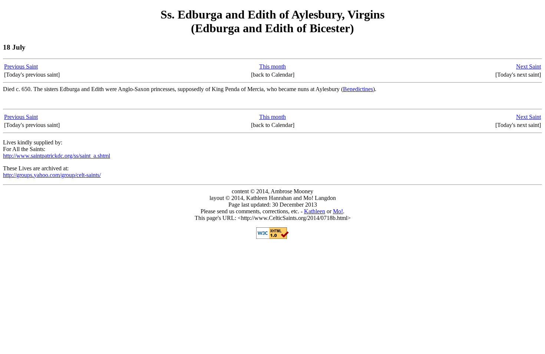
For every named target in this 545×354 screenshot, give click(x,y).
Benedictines (358, 89)
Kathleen (314, 211)
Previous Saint (21, 66)
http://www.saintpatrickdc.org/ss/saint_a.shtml (56, 156)
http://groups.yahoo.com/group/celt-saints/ (52, 175)
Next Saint (528, 66)
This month (272, 66)
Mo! (338, 211)
